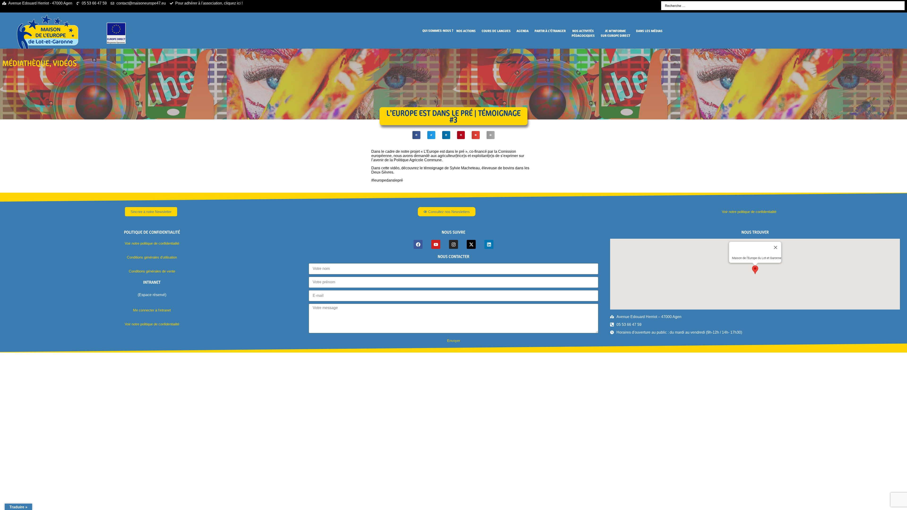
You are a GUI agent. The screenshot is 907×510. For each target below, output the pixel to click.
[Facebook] (418, 244)
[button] (437, 30)
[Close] (775, 247)
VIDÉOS (65, 63)
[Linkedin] (488, 244)
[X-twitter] (471, 244)
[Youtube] (435, 244)
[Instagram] (453, 244)
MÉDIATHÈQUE (25, 63)
